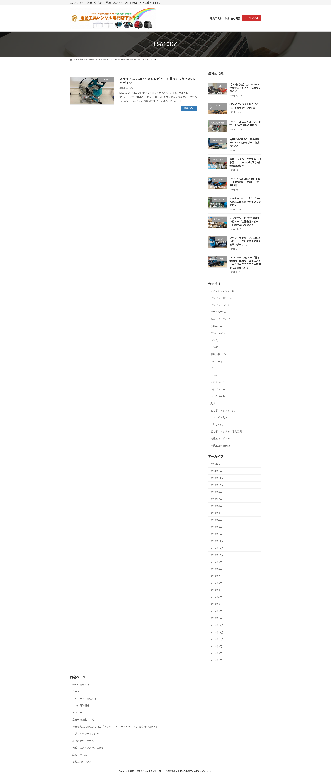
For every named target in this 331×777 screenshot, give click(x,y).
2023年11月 (217, 478)
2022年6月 (216, 583)
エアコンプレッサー (221, 312)
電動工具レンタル (82, 761)
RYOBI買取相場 (80, 684)
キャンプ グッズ (220, 319)
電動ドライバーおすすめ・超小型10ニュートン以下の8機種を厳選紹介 (245, 162)
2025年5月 (216, 464)
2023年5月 (216, 513)
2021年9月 (216, 646)
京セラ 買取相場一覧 (83, 719)
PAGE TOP (320, 750)
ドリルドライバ (218, 354)
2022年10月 (217, 555)
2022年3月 (216, 604)
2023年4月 (216, 520)
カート (75, 691)
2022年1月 (216, 618)
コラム (214, 340)
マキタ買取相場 (80, 705)
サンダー (215, 347)
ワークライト (217, 396)
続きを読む (189, 108)
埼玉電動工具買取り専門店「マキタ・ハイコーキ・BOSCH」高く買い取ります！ (116, 726)
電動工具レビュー (220, 438)
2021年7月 (216, 660)
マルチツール (217, 382)
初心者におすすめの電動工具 (226, 431)
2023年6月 (216, 506)
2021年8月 (216, 653)
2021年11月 (217, 632)
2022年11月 (217, 548)
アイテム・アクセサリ (222, 291)
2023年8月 (216, 492)
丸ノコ (214, 403)
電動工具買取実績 (220, 445)
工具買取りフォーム (83, 740)
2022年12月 (217, 541)
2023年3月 (216, 527)
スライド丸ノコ (221, 417)
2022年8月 (216, 569)
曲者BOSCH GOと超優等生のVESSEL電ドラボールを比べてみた (244, 142)
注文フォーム (79, 754)
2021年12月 (217, 625)
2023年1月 (216, 534)
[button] (251, 18)
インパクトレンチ (220, 305)
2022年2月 (216, 611)
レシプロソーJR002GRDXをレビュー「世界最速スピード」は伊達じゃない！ (244, 221)
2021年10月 (217, 639)
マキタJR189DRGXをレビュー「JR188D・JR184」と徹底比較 (244, 182)
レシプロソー (217, 389)
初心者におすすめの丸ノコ (224, 410)
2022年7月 (216, 576)
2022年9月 (216, 562)
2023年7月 (216, 499)
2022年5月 (216, 590)
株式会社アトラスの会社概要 (88, 747)
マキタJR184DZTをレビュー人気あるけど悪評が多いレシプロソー (245, 202)
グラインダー (217, 333)
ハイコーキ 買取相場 (84, 698)
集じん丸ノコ (220, 424)
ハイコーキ (216, 361)
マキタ (214, 375)
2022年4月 (216, 597)
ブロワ (214, 368)
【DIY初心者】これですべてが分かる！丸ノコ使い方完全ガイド (245, 88)
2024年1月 (216, 471)
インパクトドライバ (221, 298)
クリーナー (216, 326)
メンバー (77, 712)
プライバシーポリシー (87, 733)
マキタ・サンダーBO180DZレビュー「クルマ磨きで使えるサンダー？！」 (245, 241)
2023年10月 (217, 485)
